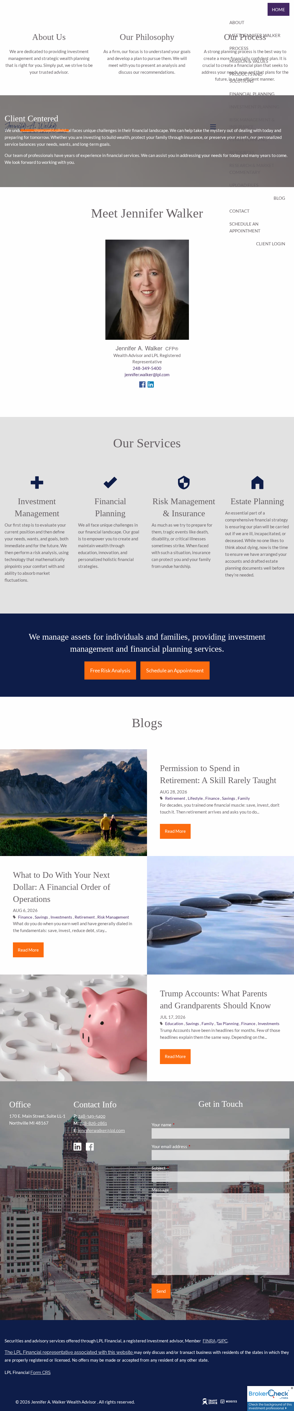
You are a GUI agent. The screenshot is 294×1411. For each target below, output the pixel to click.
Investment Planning (254, 106)
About (236, 22)
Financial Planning (251, 93)
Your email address (189, 1146)
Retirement (175, 798)
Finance (212, 798)
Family (244, 798)
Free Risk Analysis (110, 670)
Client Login (270, 243)
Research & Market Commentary (251, 169)
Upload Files (243, 185)
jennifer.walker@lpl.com (147, 374)
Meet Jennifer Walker (255, 35)
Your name (181, 1124)
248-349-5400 (147, 368)
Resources (241, 152)
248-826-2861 (93, 1123)
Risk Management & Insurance (252, 123)
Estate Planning (248, 139)
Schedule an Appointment (244, 227)
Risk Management (113, 917)
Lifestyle (195, 798)
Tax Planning (227, 1023)
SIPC (222, 1341)
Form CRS (40, 1372)
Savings (228, 798)
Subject (179, 1168)
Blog (279, 198)
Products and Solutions (245, 77)
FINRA (209, 1341)
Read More (175, 831)
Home (278, 9)
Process (238, 48)
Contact (239, 211)
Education (174, 1023)
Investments (61, 917)
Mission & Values (248, 61)
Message (180, 1189)
